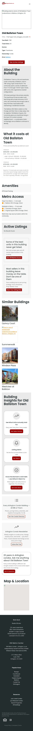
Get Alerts (16, 458)
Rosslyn (16, 672)
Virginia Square (16, 678)
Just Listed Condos (16, 698)
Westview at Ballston (8, 388)
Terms (20, 725)
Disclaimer (15, 725)
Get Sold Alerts (16, 488)
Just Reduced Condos (16, 701)
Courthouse (16, 674)
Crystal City (16, 682)
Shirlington (16, 684)
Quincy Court (8, 323)
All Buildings (16, 705)
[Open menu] (29, 4)
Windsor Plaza (9, 365)
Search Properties (16, 703)
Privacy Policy (7, 725)
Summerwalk (8, 344)
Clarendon (16, 676)
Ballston (8, 57)
